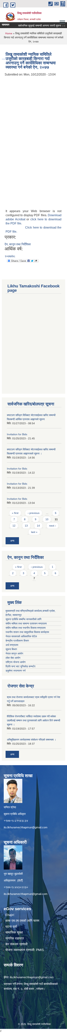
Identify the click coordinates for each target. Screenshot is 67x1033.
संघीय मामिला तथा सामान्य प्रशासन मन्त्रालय (26, 623)
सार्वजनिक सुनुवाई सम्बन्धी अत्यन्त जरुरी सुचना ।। (36, 25)
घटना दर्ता (11, 926)
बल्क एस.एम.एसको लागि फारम (22, 920)
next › (52, 525)
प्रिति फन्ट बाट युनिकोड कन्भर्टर (20, 666)
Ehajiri (9, 915)
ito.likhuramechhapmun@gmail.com (25, 827)
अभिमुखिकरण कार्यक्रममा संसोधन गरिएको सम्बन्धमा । (31, 739)
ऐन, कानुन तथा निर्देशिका (18, 244)
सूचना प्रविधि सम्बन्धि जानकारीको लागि (23, 619)
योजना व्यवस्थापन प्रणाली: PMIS (24, 950)
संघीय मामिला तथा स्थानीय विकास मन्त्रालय (26, 627)
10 (46, 519)
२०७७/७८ (10, 256)
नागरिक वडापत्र (14, 938)
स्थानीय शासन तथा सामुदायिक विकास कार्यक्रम (27, 632)
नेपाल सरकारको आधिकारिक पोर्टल (21, 636)
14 (38, 525)
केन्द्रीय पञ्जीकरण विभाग (17, 640)
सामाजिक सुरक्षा (14, 932)
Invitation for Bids (17, 434)
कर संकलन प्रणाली (16, 944)
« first (15, 512)
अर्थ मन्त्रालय (12, 644)
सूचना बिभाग (11, 649)
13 (26, 525)
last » (34, 531)
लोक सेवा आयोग (13, 657)
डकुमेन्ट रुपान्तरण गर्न (15, 670)
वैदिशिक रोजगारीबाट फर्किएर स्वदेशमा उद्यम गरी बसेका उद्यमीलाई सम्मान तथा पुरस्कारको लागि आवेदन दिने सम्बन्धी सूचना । (33, 720)
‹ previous (33, 512)
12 (13, 525)
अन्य (12, 540)
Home (8, 33)
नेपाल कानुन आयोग (14, 653)
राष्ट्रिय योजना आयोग (15, 662)
